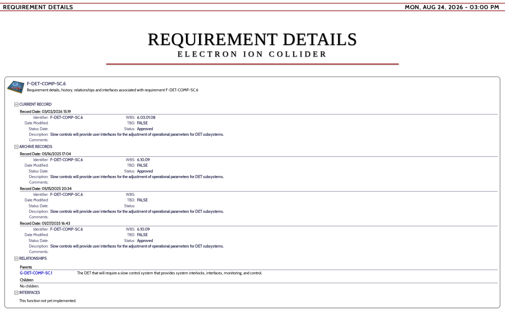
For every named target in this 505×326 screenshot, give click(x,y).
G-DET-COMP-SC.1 (36, 273)
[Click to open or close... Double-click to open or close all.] (15, 87)
